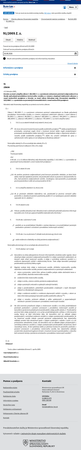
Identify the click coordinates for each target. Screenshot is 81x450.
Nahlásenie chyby (9, 396)
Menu (71, 7)
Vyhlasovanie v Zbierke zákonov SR (15, 413)
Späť (6, 27)
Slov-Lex (32, 2)
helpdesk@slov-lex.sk (50, 407)
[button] (32, 40)
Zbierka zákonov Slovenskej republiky (24, 19)
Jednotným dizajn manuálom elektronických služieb (43, 433)
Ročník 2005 (72, 19)
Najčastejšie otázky (10, 387)
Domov (5, 19)
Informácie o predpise (13, 67)
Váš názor (47, 13)
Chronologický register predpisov (53, 19)
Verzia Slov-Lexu (9, 405)
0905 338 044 (46, 400)
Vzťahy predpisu (10, 74)
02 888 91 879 (46, 398)
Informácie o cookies (10, 400)
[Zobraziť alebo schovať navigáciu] (64, 7)
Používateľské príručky (11, 392)
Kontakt (6, 418)
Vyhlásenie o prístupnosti (12, 409)
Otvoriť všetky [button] (73, 63)
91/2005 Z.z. (10, 21)
